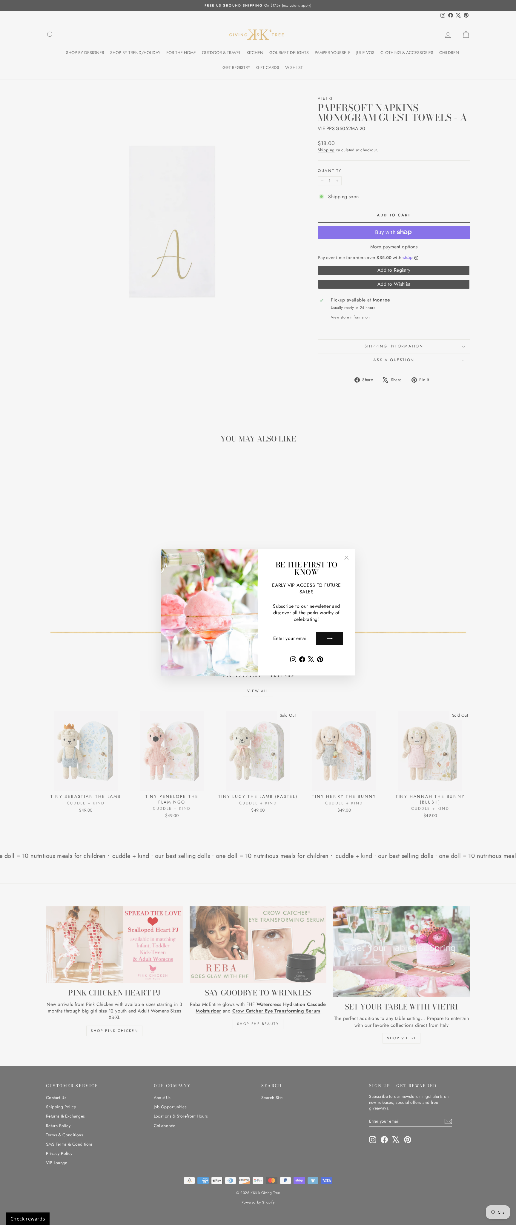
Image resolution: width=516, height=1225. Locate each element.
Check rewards (27, 1218)
